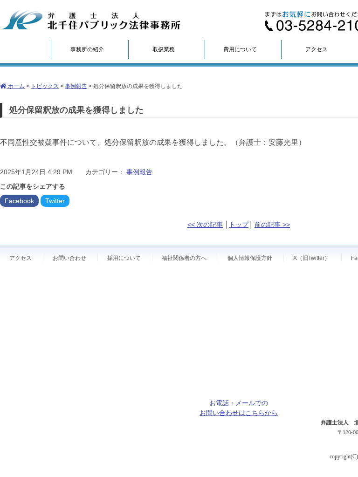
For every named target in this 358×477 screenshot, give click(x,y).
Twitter (55, 200)
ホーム (16, 86)
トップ (238, 224)
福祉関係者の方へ (184, 258)
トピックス (45, 86)
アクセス (316, 49)
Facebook (19, 200)
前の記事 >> (272, 224)
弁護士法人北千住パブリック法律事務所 (90, 20)
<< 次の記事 (205, 224)
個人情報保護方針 (249, 258)
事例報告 (76, 86)
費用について (240, 49)
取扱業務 (163, 49)
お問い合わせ (69, 258)
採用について (124, 258)
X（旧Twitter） (311, 258)
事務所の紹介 (87, 49)
